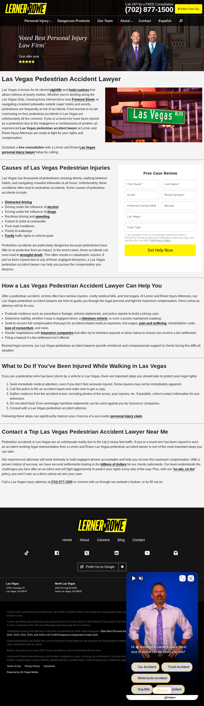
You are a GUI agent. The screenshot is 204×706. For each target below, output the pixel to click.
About (125, 21)
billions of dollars (114, 464)
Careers (103, 540)
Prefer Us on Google (100, 567)
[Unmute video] (133, 578)
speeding (42, 216)
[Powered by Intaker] (170, 697)
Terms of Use (14, 666)
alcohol (52, 207)
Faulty (9, 235)
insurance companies (57, 333)
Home (67, 540)
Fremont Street (83, 99)
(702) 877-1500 (149, 9)
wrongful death (31, 255)
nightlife (56, 90)
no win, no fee (184, 469)
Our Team (105, 21)
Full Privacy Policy (160, 240)
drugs (51, 211)
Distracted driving (18, 202)
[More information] (122, 567)
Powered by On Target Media (22, 672)
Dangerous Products (73, 21)
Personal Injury (37, 21)
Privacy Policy (32, 666)
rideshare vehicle (94, 318)
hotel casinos (79, 90)
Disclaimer (49, 666)
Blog (121, 540)
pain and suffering (153, 323)
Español (165, 21)
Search (179, 21)
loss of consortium (19, 328)
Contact (145, 21)
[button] (27, 553)
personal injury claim (126, 416)
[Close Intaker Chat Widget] (191, 578)
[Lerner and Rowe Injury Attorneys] (32, 8)
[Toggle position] (182, 578)
